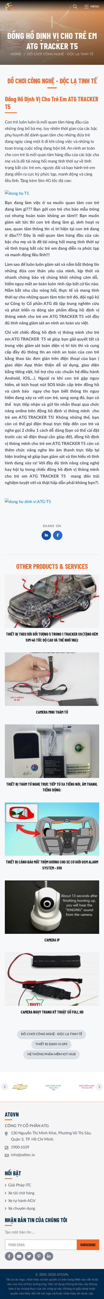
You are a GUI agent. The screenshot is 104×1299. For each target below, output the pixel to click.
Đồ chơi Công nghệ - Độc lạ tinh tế (51, 1034)
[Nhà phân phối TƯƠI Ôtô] (88, 1086)
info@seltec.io (23, 1155)
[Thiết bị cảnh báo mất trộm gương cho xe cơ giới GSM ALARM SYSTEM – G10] (52, 836)
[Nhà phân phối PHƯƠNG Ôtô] (54, 1086)
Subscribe (88, 1244)
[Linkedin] (49, 1256)
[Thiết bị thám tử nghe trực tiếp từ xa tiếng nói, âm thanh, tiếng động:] (52, 758)
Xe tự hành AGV (22, 1201)
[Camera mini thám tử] (52, 683)
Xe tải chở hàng (21, 1193)
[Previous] (4, 1086)
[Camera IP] (52, 911)
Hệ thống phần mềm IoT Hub (51, 1054)
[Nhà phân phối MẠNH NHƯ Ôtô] (21, 1086)
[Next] (99, 1086)
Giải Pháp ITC (19, 1185)
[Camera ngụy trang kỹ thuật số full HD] (52, 983)
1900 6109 (20, 1147)
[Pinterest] (39, 1256)
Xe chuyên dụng (21, 1208)
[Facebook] (9, 1256)
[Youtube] (19, 1256)
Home (16, 54)
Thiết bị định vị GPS (51, 1044)
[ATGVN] (18, 6)
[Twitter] (29, 1256)
